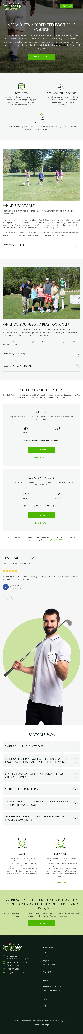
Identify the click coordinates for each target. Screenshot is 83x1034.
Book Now (67, 6)
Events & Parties (49, 964)
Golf (44, 953)
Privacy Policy (63, 1021)
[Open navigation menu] (76, 6)
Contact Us (47, 972)
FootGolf (46, 957)
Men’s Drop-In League (51, 990)
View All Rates (40, 457)
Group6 (46, 1024)
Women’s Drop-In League (53, 987)
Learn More (22, 880)
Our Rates (46, 968)
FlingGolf (46, 961)
